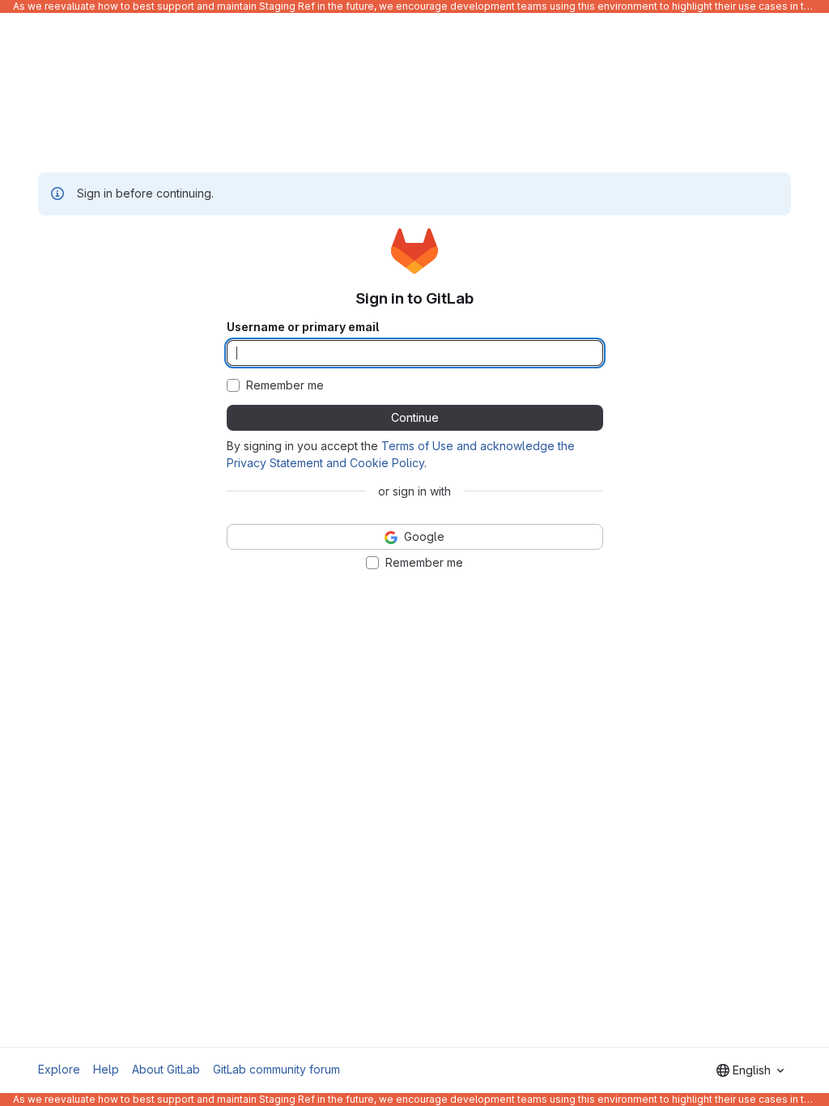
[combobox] (750, 1070)
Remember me (285, 385)
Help (106, 1069)
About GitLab (166, 1069)
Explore (59, 1069)
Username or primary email (303, 327)
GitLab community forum (276, 1069)
